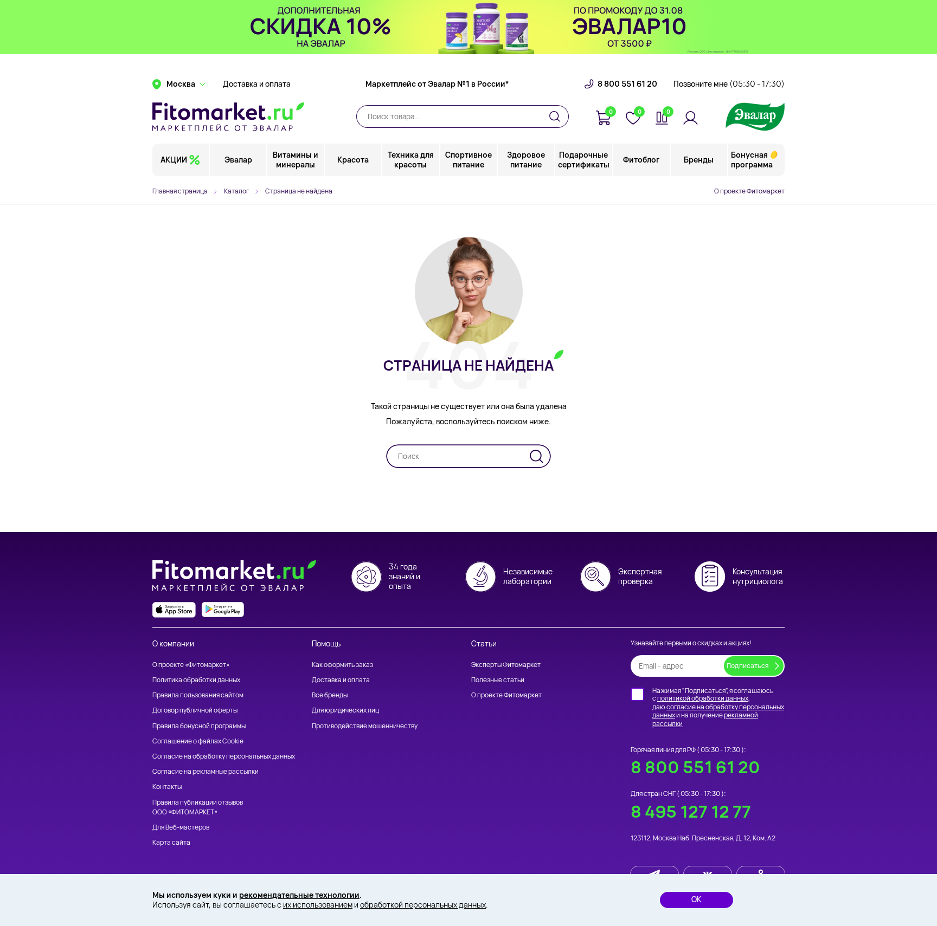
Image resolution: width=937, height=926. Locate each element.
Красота (353, 159)
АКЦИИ (174, 159)
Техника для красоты (411, 160)
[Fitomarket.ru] (228, 116)
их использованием (317, 904)
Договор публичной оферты (195, 710)
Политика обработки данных (196, 679)
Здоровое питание (526, 160)
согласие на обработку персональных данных (718, 711)
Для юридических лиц (345, 710)
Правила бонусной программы (199, 725)
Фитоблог (641, 159)
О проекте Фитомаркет (749, 191)
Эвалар (238, 159)
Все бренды (330, 695)
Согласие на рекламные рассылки (205, 771)
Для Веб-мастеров (180, 827)
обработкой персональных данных (423, 904)
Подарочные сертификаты (583, 160)
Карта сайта (171, 842)
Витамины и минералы (295, 160)
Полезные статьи (497, 679)
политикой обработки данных (702, 698)
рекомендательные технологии (299, 895)
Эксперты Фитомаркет (506, 664)
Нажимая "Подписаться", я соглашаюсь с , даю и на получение (718, 707)
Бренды (699, 159)
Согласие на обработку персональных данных (223, 756)
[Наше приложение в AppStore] (174, 610)
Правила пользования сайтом (197, 695)
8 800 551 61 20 (627, 84)
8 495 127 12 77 (691, 811)
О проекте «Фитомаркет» (190, 664)
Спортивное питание (468, 160)
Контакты (167, 786)
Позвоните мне (729, 84)
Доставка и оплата (257, 84)
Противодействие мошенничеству (365, 725)
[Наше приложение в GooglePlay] (223, 610)
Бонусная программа (752, 160)
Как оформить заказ (342, 664)
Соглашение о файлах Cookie (197, 741)
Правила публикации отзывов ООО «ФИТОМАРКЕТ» (197, 807)
